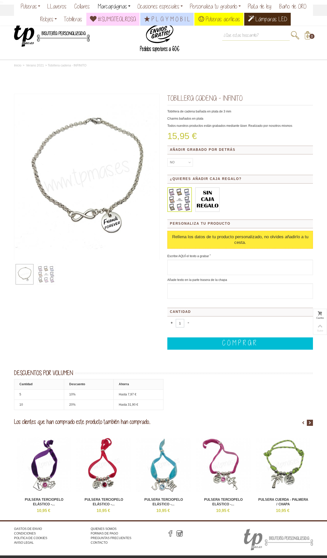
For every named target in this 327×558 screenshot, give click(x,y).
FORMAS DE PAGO (104, 533)
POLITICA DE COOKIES (30, 538)
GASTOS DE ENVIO (28, 529)
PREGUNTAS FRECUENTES (111, 538)
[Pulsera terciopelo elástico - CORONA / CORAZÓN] (44, 465)
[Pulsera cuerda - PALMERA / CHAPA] (283, 465)
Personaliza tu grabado (213, 6)
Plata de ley (259, 6)
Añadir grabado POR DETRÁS (203, 150)
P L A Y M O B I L (170, 19)
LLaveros (56, 6)
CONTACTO (99, 542)
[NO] (207, 199)
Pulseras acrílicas (223, 19)
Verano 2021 (35, 65)
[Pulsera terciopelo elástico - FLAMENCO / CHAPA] (223, 465)
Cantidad (180, 312)
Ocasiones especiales (158, 6)
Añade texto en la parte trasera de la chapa (197, 280)
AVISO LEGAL (24, 542)
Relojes (46, 19)
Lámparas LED (271, 19)
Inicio (17, 65)
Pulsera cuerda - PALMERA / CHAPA (283, 502)
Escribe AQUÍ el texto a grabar (189, 256)
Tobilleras (73, 19)
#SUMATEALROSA (117, 19)
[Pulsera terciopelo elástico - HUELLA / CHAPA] (103, 465)
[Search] (295, 35)
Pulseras (29, 6)
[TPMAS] (52, 33)
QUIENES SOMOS (103, 529)
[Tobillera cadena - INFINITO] (24, 274)
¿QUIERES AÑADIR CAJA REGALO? (206, 179)
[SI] (179, 199)
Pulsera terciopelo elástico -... (44, 502)
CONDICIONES (25, 533)
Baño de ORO (292, 6)
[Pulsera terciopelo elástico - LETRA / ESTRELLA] (163, 465)
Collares (82, 6)
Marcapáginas (112, 6)
